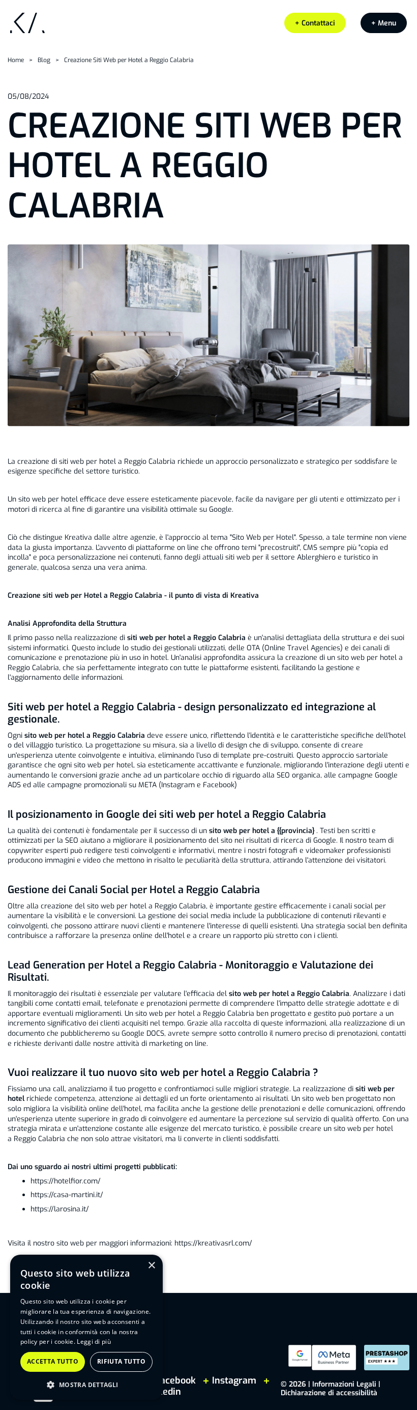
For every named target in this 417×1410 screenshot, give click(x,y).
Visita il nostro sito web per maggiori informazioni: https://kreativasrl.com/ (130, 1243)
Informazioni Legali (344, 1384)
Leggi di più (94, 1341)
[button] (384, 23)
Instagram (234, 1380)
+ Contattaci (315, 23)
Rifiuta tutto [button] (121, 1361)
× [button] (151, 1265)
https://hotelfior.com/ (66, 1181)
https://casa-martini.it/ (67, 1195)
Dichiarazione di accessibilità (329, 1393)
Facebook (175, 1380)
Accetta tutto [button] (52, 1361)
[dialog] (86, 1327)
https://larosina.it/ (60, 1209)
